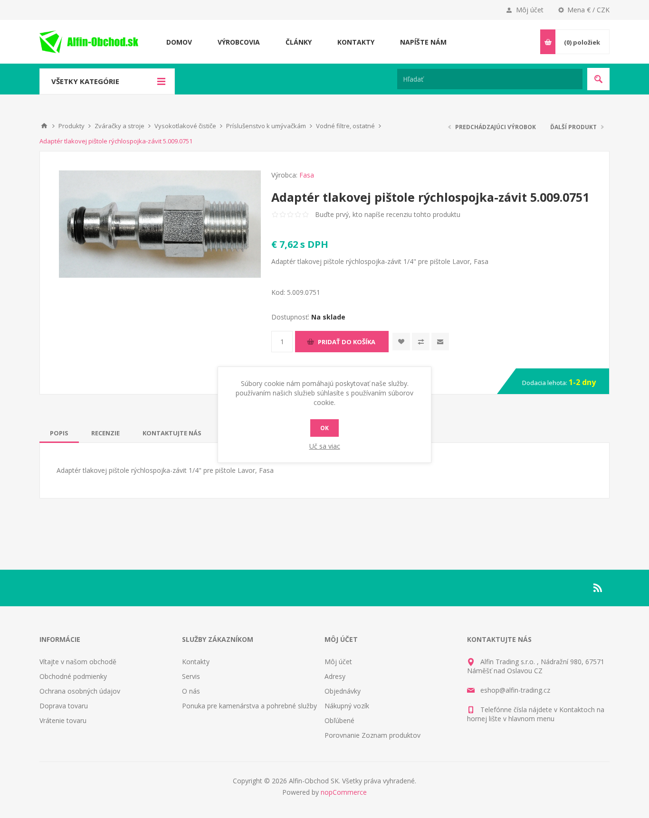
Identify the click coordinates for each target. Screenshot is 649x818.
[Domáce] (44, 125)
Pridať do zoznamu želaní (401, 341)
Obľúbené (339, 720)
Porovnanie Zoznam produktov (372, 735)
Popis (59, 433)
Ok (324, 428)
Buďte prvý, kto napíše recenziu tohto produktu (387, 214)
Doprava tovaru (63, 705)
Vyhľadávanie (598, 79)
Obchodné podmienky (73, 676)
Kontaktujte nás (172, 433)
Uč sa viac (324, 446)
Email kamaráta (440, 341)
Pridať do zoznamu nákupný (420, 341)
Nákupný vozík (346, 705)
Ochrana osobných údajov (79, 691)
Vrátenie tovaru (62, 720)
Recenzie (105, 433)
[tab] (59, 433)
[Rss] (598, 587)
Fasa (306, 174)
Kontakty (196, 661)
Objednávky (342, 691)
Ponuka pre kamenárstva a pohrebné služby (249, 705)
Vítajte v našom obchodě (77, 661)
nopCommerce (344, 792)
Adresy (334, 676)
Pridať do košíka (346, 342)
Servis (191, 676)
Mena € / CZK (588, 9)
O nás (191, 691)
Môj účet (530, 9)
